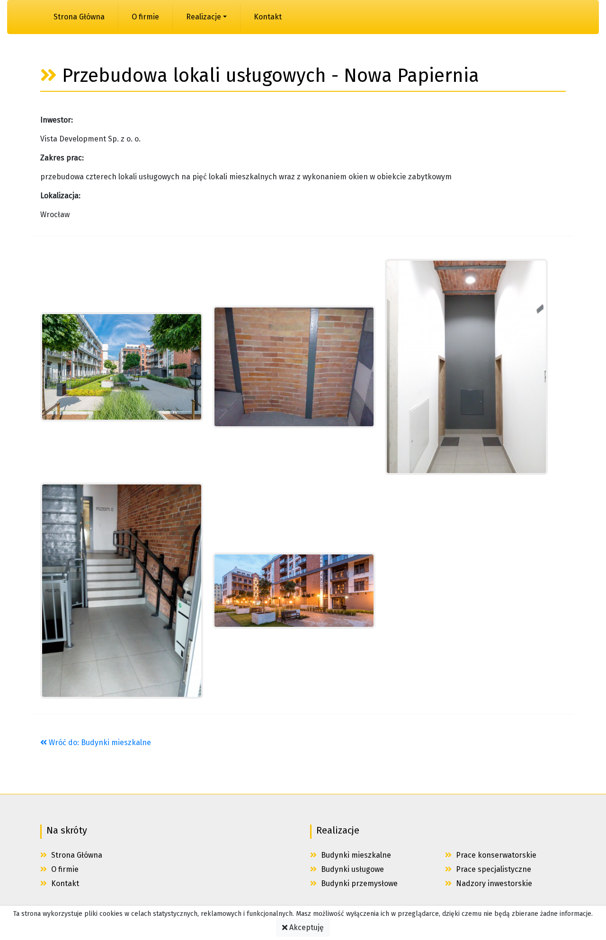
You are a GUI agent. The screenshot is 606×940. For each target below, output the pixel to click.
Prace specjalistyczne (492, 869)
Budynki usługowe (351, 869)
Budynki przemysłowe (358, 883)
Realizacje (203, 16)
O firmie (145, 16)
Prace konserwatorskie (495, 855)
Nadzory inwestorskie (493, 883)
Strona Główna (79, 16)
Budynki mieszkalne (355, 855)
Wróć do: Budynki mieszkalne (99, 742)
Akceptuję (305, 927)
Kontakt (268, 16)
